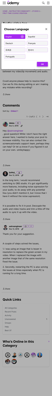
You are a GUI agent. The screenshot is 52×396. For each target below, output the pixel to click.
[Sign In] (48, 3)
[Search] (43, 3)
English (9, 36)
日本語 (8, 50)
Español (31, 36)
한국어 (31, 50)
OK (42, 64)
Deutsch (9, 43)
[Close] (46, 29)
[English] (13, 3)
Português (10, 56)
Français (31, 43)
